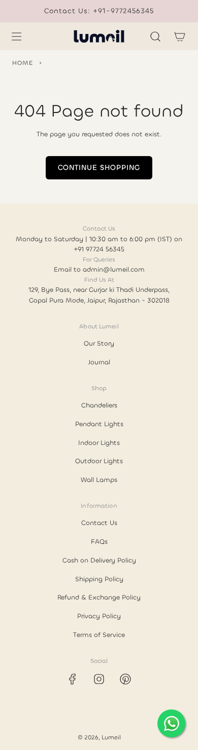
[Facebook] (72, 679)
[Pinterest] (125, 679)
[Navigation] (16, 36)
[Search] (155, 36)
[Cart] (180, 36)
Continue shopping (99, 167)
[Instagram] (99, 679)
